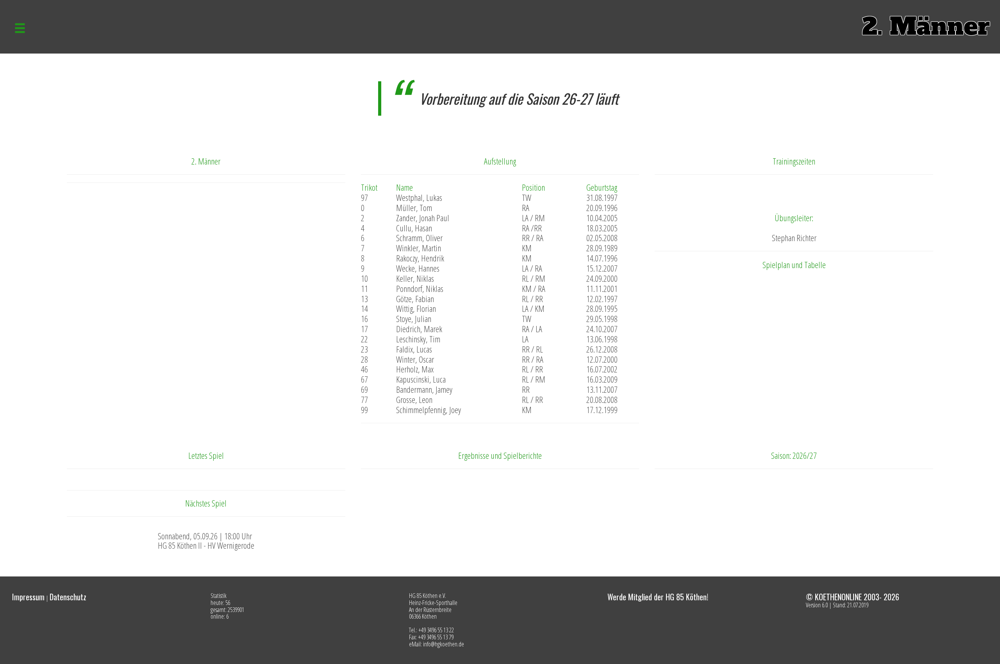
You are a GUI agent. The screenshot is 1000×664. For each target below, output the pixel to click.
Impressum (28, 597)
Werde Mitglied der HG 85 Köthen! (657, 597)
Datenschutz (68, 597)
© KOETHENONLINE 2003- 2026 (852, 597)
